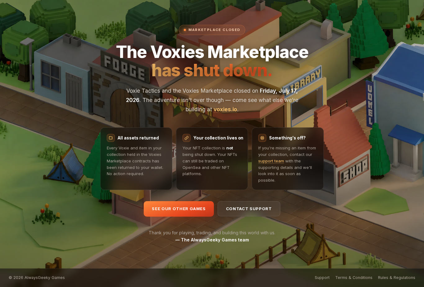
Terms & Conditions (353, 277)
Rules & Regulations (396, 277)
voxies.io (225, 109)
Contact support (249, 208)
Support (322, 277)
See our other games (178, 208)
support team (271, 160)
